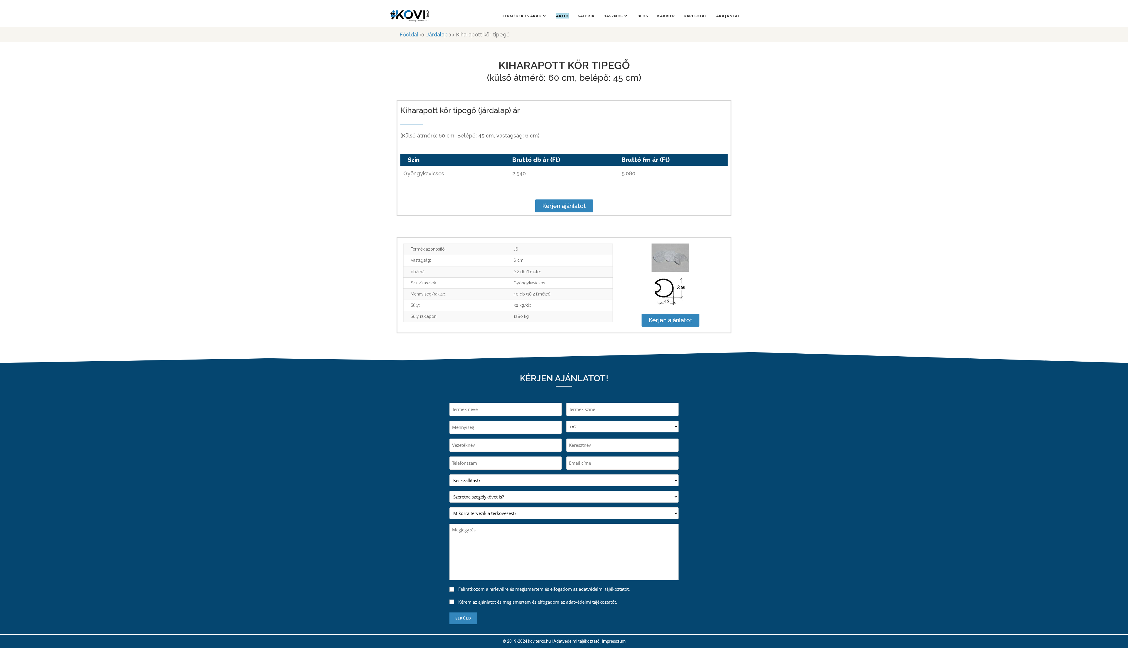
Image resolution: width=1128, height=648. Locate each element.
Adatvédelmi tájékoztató (576, 641)
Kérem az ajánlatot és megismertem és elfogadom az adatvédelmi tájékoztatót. (537, 602)
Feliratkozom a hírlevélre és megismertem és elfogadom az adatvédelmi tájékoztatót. (544, 589)
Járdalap (437, 34)
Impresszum (614, 641)
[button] (564, 205)
